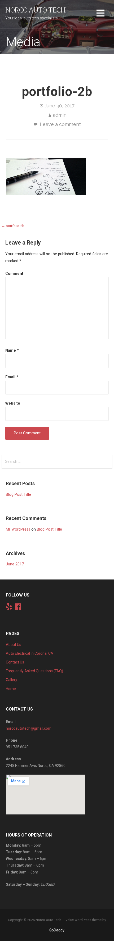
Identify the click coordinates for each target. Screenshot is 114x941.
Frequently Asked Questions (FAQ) (34, 671)
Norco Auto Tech (35, 9)
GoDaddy (56, 930)
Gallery (11, 680)
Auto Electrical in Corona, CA (29, 653)
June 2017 (15, 564)
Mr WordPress (18, 529)
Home (11, 689)
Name (12, 350)
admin (60, 115)
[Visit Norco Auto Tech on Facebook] (18, 608)
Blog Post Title (18, 494)
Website (12, 403)
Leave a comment (60, 124)
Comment (14, 273)
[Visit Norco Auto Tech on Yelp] (9, 608)
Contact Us (15, 662)
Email (11, 377)
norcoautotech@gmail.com (28, 728)
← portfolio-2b (13, 226)
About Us (13, 644)
